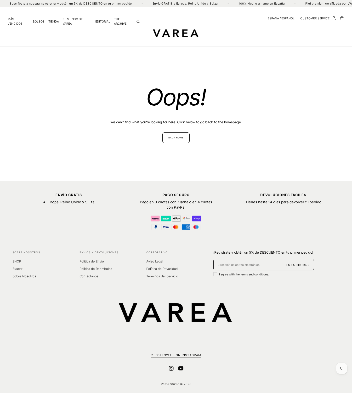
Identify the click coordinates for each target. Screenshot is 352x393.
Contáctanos (88, 276)
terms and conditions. (254, 274)
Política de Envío (91, 261)
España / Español (281, 18)
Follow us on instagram (178, 355)
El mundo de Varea (73, 21)
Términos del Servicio (162, 276)
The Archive (120, 21)
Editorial (102, 21)
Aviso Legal (154, 261)
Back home (176, 137)
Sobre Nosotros (24, 276)
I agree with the (244, 274)
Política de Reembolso (95, 269)
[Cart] (342, 18)
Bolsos (39, 21)
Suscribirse (298, 265)
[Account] (333, 18)
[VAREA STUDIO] (176, 33)
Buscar (17, 269)
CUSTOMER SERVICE (314, 18)
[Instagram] (171, 368)
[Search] (138, 21)
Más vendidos (15, 21)
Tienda (53, 21)
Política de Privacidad (162, 269)
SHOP (16, 261)
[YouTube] (181, 368)
